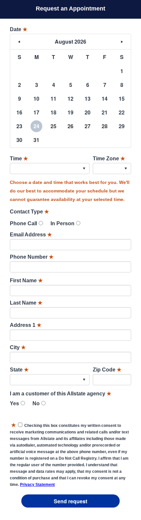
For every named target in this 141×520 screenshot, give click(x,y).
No (36, 403)
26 (70, 126)
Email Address (31, 234)
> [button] (122, 41)
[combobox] (50, 168)
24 (36, 126)
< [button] (19, 41)
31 (36, 140)
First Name (26, 280)
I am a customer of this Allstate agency (60, 393)
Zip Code (107, 369)
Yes (14, 403)
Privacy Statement (37, 484)
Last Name (26, 303)
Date (18, 29)
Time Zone (109, 158)
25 (53, 126)
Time (19, 158)
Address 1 (25, 325)
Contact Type (29, 211)
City (18, 347)
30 (19, 140)
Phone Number (31, 257)
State (19, 369)
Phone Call (23, 223)
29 (122, 126)
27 (88, 126)
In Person (62, 223)
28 (105, 126)
